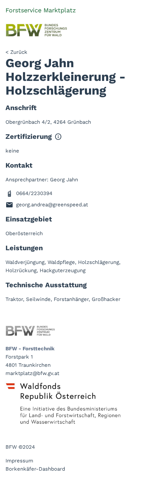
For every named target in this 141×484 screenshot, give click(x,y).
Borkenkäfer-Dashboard (35, 469)
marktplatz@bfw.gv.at (32, 373)
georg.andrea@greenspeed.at (52, 205)
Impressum (19, 461)
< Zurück (16, 52)
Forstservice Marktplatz (40, 10)
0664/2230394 (34, 193)
